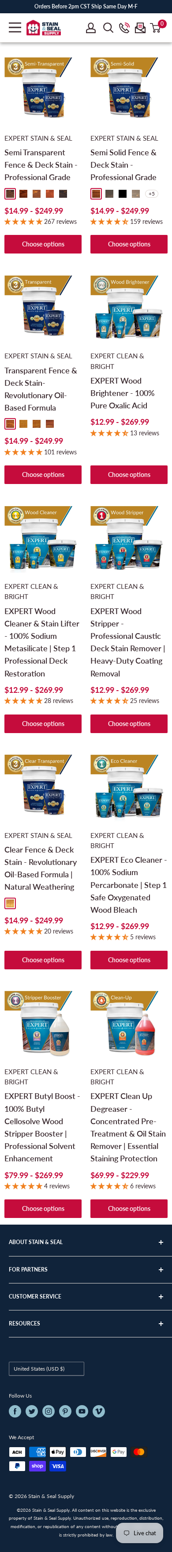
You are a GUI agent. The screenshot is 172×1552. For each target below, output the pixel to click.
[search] (108, 28)
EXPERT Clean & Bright (117, 361)
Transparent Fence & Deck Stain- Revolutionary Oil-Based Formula (40, 389)
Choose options (43, 244)
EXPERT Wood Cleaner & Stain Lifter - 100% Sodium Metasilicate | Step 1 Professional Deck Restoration (41, 642)
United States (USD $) (39, 1368)
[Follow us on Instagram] (48, 1411)
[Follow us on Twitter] (32, 1411)
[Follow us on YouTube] (82, 1411)
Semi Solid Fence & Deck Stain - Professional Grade (123, 164)
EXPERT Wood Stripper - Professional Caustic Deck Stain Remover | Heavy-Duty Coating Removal (127, 642)
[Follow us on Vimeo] (99, 1411)
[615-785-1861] (124, 28)
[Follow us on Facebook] (15, 1411)
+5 (152, 193)
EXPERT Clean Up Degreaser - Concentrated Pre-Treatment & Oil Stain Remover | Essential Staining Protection (128, 1127)
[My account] (91, 28)
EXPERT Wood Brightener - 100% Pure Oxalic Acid (122, 393)
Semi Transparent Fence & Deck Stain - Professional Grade (41, 164)
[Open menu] (15, 27)
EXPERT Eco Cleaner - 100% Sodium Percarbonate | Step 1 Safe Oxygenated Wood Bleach (128, 884)
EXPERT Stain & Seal (38, 138)
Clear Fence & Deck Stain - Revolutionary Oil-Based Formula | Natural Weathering (40, 868)
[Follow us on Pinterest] (65, 1411)
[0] (156, 28)
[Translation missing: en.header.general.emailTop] (140, 28)
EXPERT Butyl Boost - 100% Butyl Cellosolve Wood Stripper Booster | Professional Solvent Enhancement (42, 1127)
